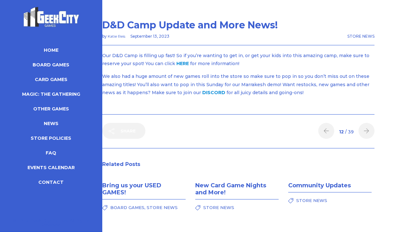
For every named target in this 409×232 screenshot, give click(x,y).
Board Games (51, 65)
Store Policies (51, 138)
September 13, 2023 (149, 36)
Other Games (51, 109)
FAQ (51, 153)
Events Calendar (51, 167)
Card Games (51, 79)
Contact (51, 182)
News (51, 123)
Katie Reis (117, 36)
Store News (360, 36)
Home (51, 50)
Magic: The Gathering (51, 94)
